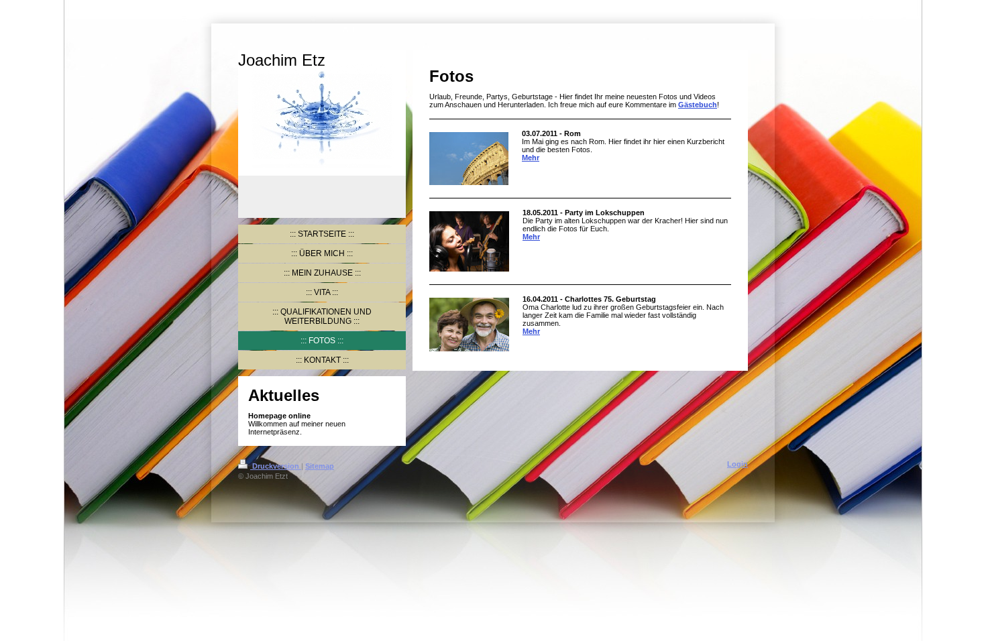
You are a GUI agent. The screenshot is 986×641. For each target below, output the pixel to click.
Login (737, 464)
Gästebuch (697, 105)
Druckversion (275, 466)
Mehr (530, 158)
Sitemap (319, 466)
